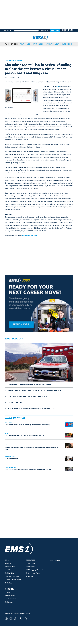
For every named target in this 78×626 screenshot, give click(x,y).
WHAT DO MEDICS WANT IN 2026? (31, 44)
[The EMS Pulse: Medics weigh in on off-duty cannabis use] (69, 435)
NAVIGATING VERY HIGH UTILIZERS (58, 44)
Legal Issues (8, 444)
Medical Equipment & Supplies (14, 60)
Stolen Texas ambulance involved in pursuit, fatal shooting (28, 396)
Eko (57, 86)
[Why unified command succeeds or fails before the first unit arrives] (69, 469)
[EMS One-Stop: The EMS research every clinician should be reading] (69, 424)
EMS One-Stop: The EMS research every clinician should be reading (27, 425)
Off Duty (7, 433)
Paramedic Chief (10, 456)
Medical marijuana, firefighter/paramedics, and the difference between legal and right (32, 448)
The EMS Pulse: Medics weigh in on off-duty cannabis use (24, 435)
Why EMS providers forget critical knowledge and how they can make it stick (34, 390)
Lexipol (17, 613)
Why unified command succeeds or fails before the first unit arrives (28, 469)
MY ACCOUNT (55, 30)
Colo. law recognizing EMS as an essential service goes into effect (30, 384)
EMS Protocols (9, 422)
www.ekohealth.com (29, 235)
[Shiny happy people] (69, 458)
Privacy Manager (55, 560)
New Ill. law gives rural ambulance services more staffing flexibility (31, 408)
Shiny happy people (11, 459)
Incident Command (10, 467)
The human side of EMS (15, 402)
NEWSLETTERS (45, 30)
